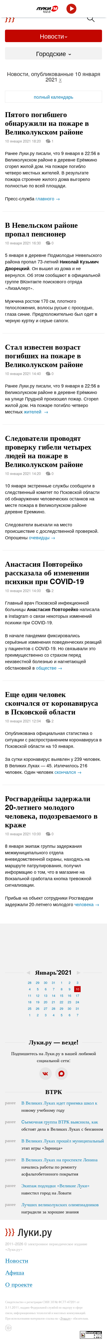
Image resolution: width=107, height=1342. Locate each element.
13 (45, 995)
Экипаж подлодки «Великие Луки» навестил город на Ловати (55, 1189)
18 (29, 1002)
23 (69, 1002)
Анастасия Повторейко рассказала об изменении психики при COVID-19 (47, 572)
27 (45, 1008)
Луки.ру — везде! (53, 1041)
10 (77, 989)
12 (37, 995)
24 (77, 1002)
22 (61, 1002)
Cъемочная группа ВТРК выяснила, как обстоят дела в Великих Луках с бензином (62, 1125)
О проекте (18, 1284)
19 (37, 1002)
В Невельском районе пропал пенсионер (41, 229)
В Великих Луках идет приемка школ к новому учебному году (59, 1106)
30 (45, 982)
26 (37, 1008)
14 (53, 995)
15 (61, 995)
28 (29, 982)
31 (53, 982)
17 (77, 995)
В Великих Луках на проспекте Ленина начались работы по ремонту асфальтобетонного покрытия (59, 1166)
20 (45, 1002)
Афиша (14, 1272)
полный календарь (53, 96)
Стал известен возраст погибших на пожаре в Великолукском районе (44, 355)
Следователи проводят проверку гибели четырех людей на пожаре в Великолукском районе (48, 450)
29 (37, 982)
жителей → (36, 411)
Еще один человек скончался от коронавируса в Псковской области (51, 703)
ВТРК (53, 1091)
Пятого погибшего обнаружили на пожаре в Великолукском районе (47, 123)
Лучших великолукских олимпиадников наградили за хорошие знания (60, 1208)
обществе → (49, 667)
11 (29, 995)
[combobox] (53, 53)
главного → (48, 198)
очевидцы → (42, 537)
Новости (52, 35)
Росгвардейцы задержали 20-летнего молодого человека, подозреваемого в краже (51, 811)
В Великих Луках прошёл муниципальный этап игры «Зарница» (62, 1144)
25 (29, 1008)
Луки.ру (65, 1318)
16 (69, 995)
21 (53, 1002)
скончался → (68, 772)
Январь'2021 (53, 972)
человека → (86, 904)
